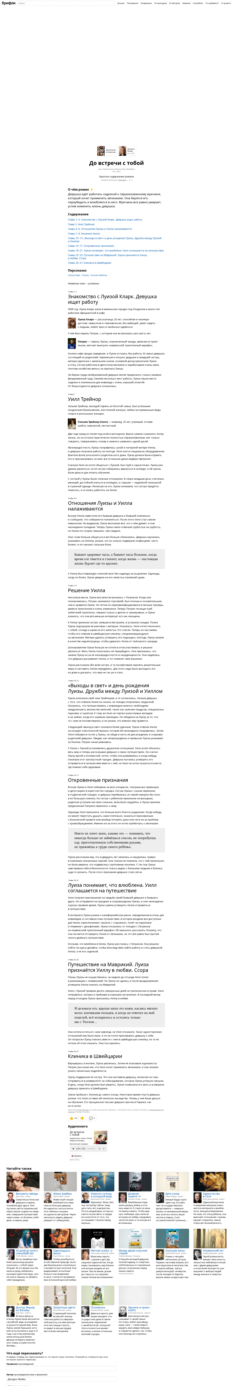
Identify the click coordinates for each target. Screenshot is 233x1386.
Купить (78, 1155)
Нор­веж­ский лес (213, 1250)
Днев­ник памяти (133, 1195)
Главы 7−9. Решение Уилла (84, 233)
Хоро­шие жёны (175, 1250)
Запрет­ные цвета (64, 1307)
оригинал (122, 180)
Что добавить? (212, 3)
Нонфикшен (146, 3)
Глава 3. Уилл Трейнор (81, 224)
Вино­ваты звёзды (27, 1193)
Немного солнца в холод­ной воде (101, 1195)
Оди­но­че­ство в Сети (211, 1195)
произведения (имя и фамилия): (27, 1374)
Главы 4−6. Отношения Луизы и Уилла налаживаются (100, 228)
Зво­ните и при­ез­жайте (139, 1309)
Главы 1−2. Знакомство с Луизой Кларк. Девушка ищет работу (105, 219)
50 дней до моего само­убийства (27, 1252)
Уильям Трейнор (99, 275)
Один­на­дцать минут (61, 1252)
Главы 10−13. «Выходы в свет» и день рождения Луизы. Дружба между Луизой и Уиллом (115, 239)
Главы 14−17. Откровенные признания (91, 245)
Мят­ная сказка (100, 1250)
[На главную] (8, 3)
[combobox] (66, 3)
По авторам (174, 3)
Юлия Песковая (83, 1110)
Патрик (85, 275)
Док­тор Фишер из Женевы (25, 1309)
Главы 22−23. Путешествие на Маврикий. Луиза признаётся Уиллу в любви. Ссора (107, 256)
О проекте (226, 3)
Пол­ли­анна (98, 1307)
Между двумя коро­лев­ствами (133, 1252)
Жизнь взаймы (62, 1193)
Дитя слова (172, 1193)
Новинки (186, 3)
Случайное (198, 3)
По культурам (160, 3)
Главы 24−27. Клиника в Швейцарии (89, 262)
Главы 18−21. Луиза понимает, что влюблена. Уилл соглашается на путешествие (116, 250)
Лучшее (120, 3)
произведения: (20, 1363)
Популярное (132, 3)
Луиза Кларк (74, 275)
